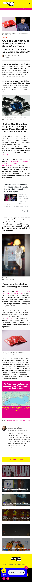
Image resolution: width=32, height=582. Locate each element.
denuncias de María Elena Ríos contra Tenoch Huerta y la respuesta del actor (16, 163)
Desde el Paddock (7, 546)
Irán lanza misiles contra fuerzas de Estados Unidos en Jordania (14, 533)
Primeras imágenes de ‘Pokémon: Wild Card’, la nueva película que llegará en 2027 (15, 504)
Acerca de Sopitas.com (21, 564)
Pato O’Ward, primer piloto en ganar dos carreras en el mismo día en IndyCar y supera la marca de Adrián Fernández (16, 548)
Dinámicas (24, 9)
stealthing (19, 420)
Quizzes (16, 9)
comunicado (6, 154)
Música (4, 472)
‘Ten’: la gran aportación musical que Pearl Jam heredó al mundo (15, 474)
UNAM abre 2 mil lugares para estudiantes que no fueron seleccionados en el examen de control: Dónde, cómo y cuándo (16, 489)
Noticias (4, 37)
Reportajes (8, 9)
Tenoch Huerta (26, 420)
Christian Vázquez (13, 55)
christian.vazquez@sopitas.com (18, 430)
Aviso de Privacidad (8, 564)
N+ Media (10, 318)
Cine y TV (5, 502)
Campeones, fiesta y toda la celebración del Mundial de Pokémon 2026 (16, 519)
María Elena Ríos (11, 420)
